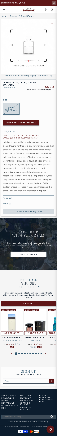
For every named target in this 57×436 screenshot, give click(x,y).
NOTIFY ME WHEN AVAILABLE (21, 123)
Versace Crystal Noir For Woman (34, 337)
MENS (3, 408)
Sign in (30, 89)
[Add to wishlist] (52, 23)
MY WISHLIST (26, 398)
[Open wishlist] (50, 429)
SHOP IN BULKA (28, 254)
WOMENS (5, 400)
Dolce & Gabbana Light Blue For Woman (11, 337)
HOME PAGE (25, 409)
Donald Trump (27, 16)
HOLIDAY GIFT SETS (9, 405)
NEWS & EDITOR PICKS (46, 400)
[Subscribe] (51, 381)
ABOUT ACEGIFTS (8, 395)
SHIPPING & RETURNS (25, 403)
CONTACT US (25, 407)
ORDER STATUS (26, 400)
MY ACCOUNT (26, 395)
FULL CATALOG (7, 398)
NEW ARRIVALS (7, 403)
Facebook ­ (23, 421)
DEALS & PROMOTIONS (45, 396)
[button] (4, 9)
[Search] (54, 3)
